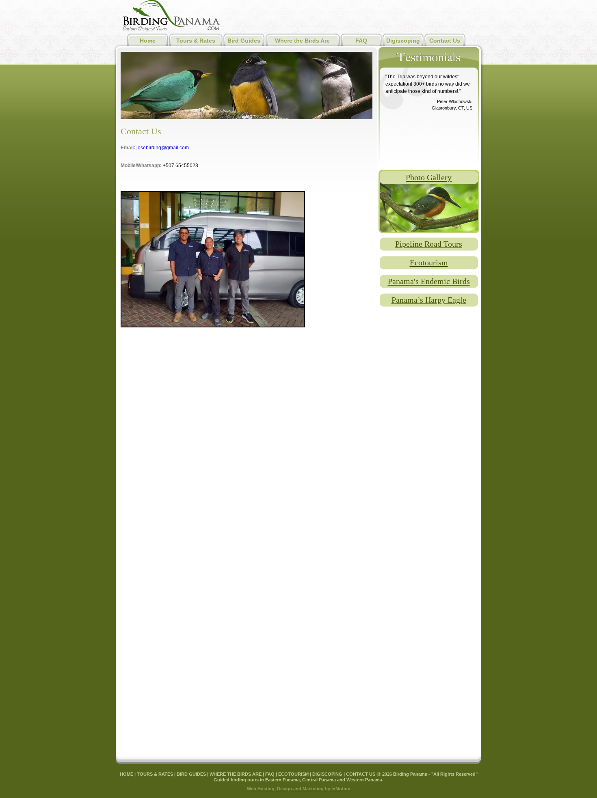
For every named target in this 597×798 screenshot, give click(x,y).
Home (148, 40)
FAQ (361, 40)
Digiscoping (403, 40)
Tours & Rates (195, 40)
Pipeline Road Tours (428, 243)
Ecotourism (429, 262)
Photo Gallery (429, 177)
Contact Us (444, 40)
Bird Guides (243, 40)
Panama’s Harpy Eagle (429, 299)
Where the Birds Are (302, 40)
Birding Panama (171, 16)
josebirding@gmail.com (162, 148)
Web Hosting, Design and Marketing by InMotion (298, 788)
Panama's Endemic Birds (429, 281)
